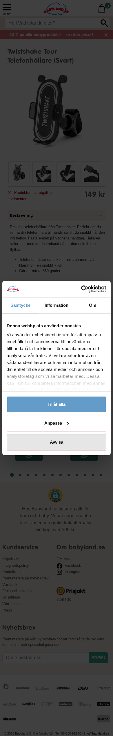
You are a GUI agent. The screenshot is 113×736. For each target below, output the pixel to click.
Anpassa (53, 423)
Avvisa (56, 441)
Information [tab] (56, 304)
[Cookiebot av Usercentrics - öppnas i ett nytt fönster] (81, 289)
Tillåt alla (56, 404)
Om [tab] (92, 304)
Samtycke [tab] (20, 304)
